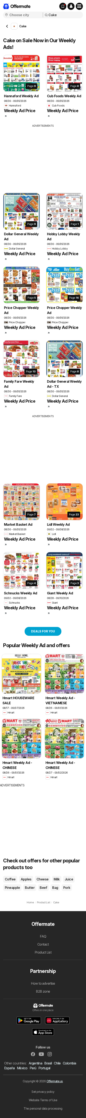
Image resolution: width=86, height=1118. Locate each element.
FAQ (43, 936)
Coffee (10, 879)
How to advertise (43, 983)
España (9, 1068)
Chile (57, 1063)
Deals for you (43, 631)
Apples (26, 879)
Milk (57, 879)
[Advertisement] (43, 157)
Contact (43, 944)
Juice (69, 879)
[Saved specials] (62, 6)
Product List (43, 952)
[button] (71, 6)
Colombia (69, 1063)
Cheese (43, 879)
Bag (55, 887)
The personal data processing (43, 1108)
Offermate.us (55, 1081)
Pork (66, 887)
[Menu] (79, 6)
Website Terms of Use (43, 1100)
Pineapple (12, 887)
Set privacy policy (43, 1091)
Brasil (48, 1063)
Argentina (35, 1063)
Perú (33, 1068)
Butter (30, 887)
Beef (43, 887)
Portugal (44, 1068)
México (22, 1068)
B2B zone (43, 991)
